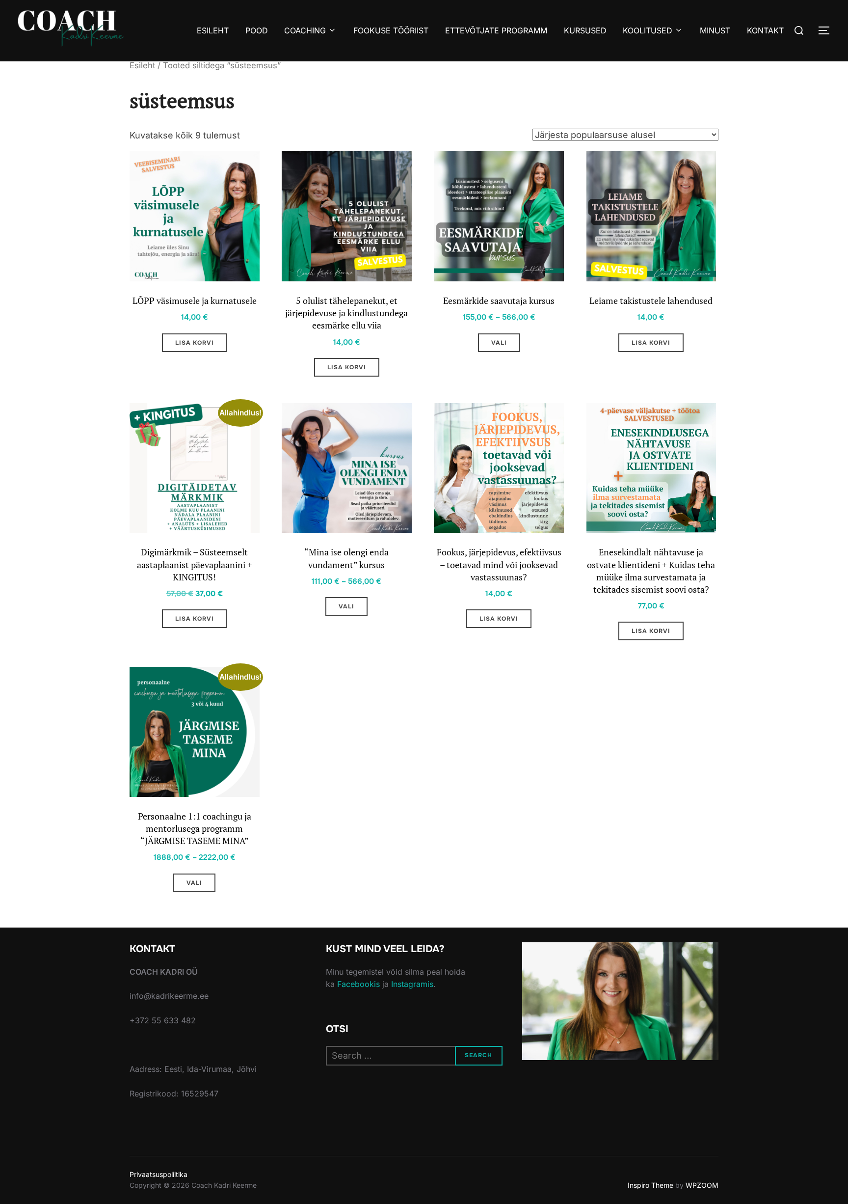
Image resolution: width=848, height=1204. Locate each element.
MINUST (715, 30)
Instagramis (412, 984)
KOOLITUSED (647, 30)
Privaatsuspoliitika (158, 1174)
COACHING (305, 30)
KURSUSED (585, 30)
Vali (499, 343)
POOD (256, 30)
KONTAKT (765, 30)
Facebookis (358, 984)
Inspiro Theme (650, 1185)
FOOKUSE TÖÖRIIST (390, 30)
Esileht (142, 65)
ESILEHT (213, 30)
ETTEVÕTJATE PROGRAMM (496, 30)
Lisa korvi (194, 343)
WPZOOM (702, 1185)
